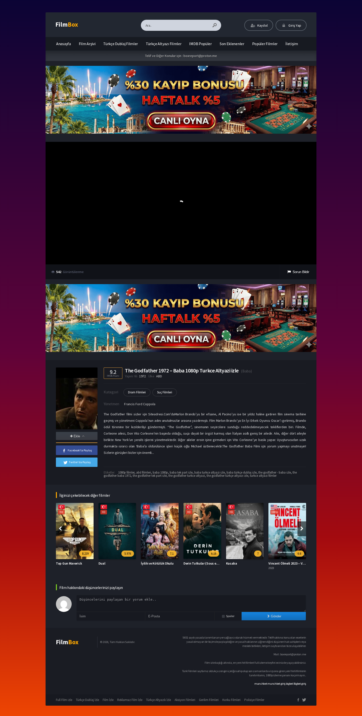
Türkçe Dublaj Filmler (120, 43)
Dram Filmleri (137, 392)
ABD (159, 376)
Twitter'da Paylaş (80, 462)
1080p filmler (126, 472)
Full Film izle (64, 700)
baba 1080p (160, 472)
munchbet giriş (276, 683)
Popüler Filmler (265, 43)
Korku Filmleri (231, 700)
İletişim (291, 43)
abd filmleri (143, 472)
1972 (142, 376)
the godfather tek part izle (150, 476)
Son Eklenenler (232, 43)
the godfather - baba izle (274, 472)
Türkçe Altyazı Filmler (163, 43)
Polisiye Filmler (254, 700)
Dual (102, 563)
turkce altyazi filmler (263, 476)
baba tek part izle (181, 472)
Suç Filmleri (164, 392)
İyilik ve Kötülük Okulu (157, 563)
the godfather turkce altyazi (186, 476)
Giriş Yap (294, 25)
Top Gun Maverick (69, 563)
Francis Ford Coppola (139, 404)
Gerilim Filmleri (209, 700)
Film (66, 24)
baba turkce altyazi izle (209, 472)
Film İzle (108, 700)
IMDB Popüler (200, 43)
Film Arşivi (87, 43)
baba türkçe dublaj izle (242, 472)
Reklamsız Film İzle (129, 700)
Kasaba (231, 563)
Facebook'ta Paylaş (80, 450)
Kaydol (262, 25)
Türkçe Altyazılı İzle (158, 700)
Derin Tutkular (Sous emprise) (205, 563)
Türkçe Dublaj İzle (87, 700)
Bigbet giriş (300, 683)
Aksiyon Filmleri (185, 700)
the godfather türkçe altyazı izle (227, 476)
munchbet (260, 683)
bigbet (289, 683)
